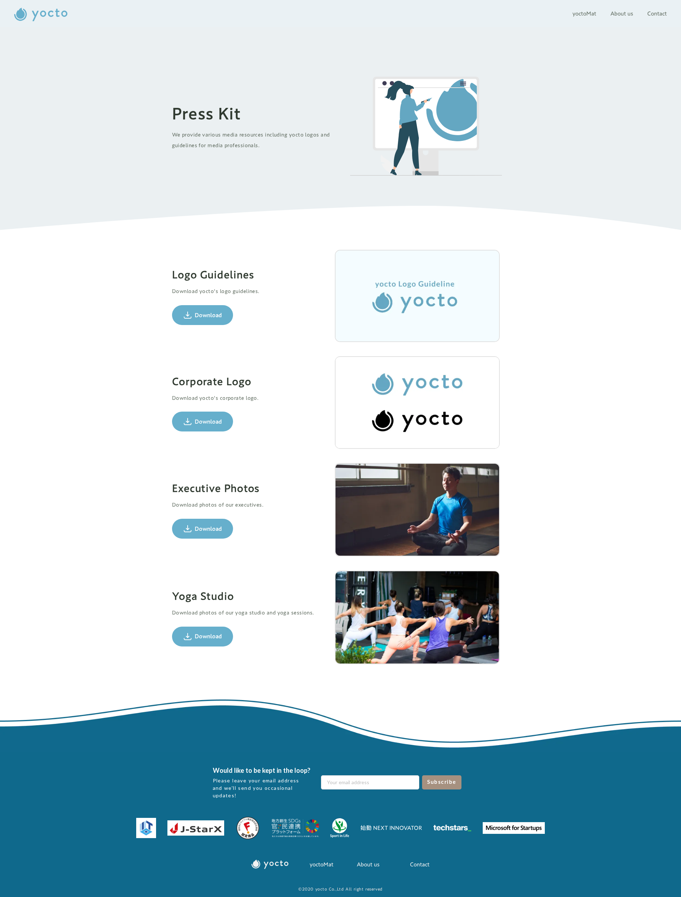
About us (368, 864)
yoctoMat (321, 864)
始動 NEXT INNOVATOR (391, 828)
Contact (420, 864)
